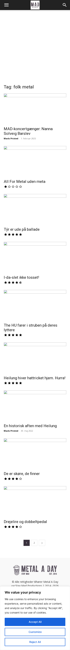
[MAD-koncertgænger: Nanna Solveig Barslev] (35, 108)
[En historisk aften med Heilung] (35, 405)
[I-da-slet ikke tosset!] (35, 257)
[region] (35, 618)
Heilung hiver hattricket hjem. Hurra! (35, 378)
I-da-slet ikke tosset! (21, 277)
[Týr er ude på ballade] (35, 209)
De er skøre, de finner (22, 473)
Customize (35, 631)
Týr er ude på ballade (22, 229)
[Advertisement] (35, 49)
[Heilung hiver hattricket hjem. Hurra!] (35, 357)
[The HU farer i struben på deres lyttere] (35, 305)
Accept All (35, 621)
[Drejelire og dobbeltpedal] (35, 501)
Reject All (35, 641)
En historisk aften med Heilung (30, 426)
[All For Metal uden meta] (35, 161)
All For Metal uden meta (24, 181)
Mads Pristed (11, 138)
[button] (6, 5)
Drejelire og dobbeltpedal (25, 521)
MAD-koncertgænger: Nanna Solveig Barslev (28, 131)
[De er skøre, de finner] (35, 453)
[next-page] (42, 543)
